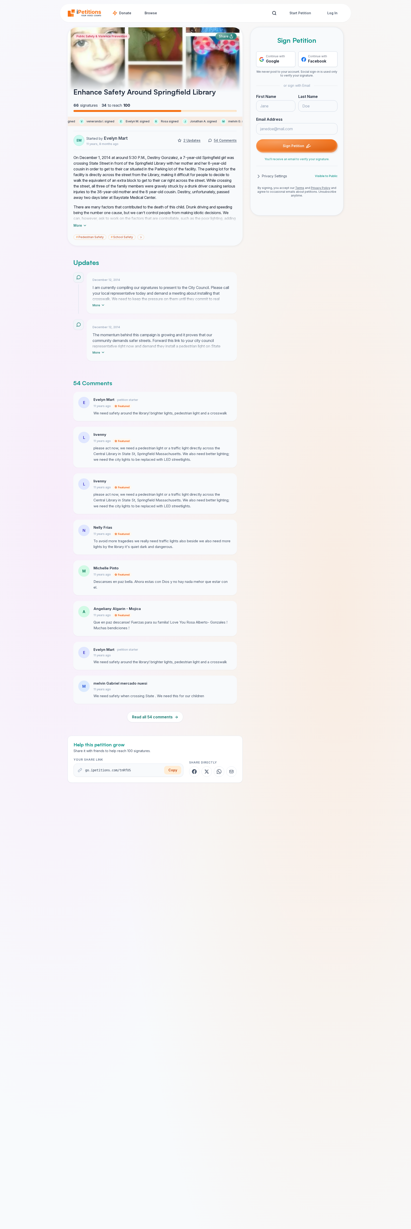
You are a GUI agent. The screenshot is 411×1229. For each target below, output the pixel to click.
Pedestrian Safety (90, 237)
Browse (151, 13)
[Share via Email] (231, 771)
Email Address (269, 119)
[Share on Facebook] (194, 771)
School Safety (122, 237)
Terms (299, 188)
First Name (266, 96)
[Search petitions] (274, 13)
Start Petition (300, 13)
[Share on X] (206, 771)
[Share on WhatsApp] (219, 771)
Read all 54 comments (155, 717)
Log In (332, 13)
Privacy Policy (320, 188)
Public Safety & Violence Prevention (101, 36)
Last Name (308, 96)
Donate (125, 13)
